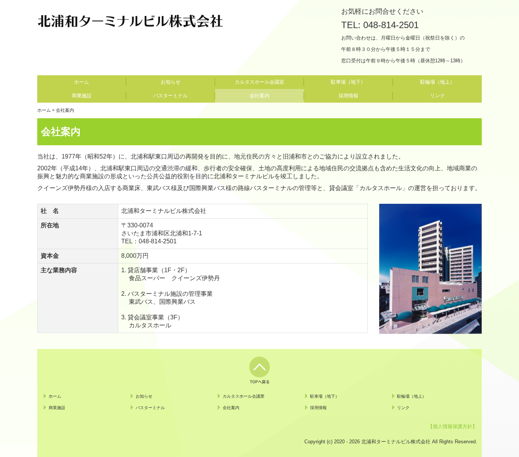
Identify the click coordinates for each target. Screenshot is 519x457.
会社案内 (259, 95)
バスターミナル (170, 95)
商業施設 (82, 95)
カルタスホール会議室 (259, 82)
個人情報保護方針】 (455, 426)
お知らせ (170, 82)
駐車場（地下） (348, 82)
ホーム (81, 82)
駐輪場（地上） (437, 82)
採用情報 (348, 95)
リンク (437, 95)
